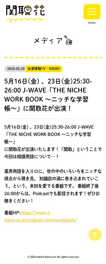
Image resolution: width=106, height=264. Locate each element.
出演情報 (34, 68)
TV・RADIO (50, 68)
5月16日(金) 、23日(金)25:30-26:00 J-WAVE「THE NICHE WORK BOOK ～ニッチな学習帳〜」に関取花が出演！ (48, 94)
